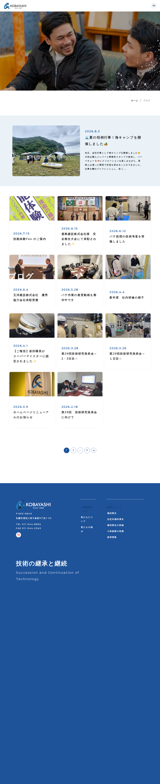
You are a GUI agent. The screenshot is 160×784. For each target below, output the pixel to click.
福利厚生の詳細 (115, 525)
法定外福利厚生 (115, 519)
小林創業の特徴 (115, 531)
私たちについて (87, 519)
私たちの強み (87, 529)
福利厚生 (112, 513)
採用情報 (112, 537)
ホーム (134, 100)
